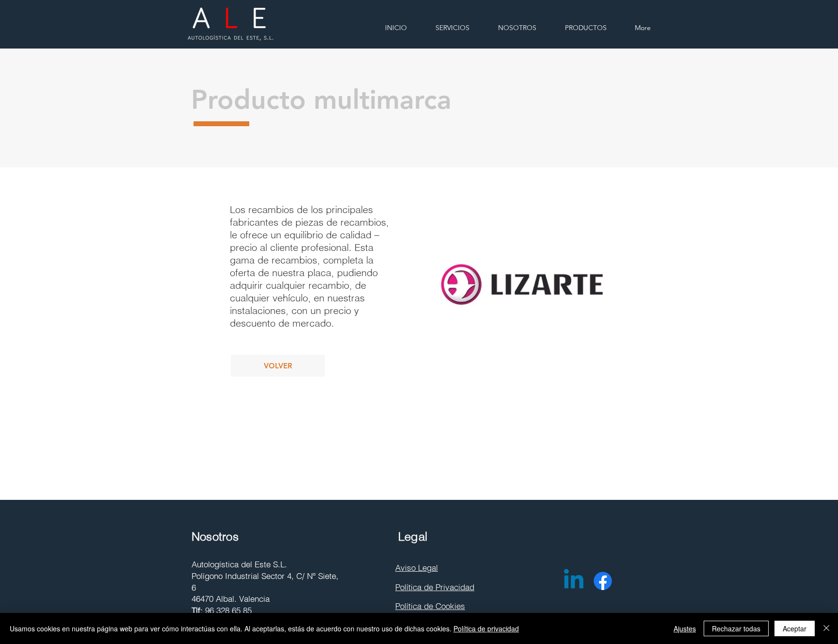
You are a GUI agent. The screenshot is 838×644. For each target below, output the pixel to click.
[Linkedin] (574, 581)
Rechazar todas (736, 628)
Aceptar (794, 628)
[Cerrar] (826, 628)
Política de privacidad (486, 628)
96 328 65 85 (228, 610)
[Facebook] (603, 581)
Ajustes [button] (685, 628)
